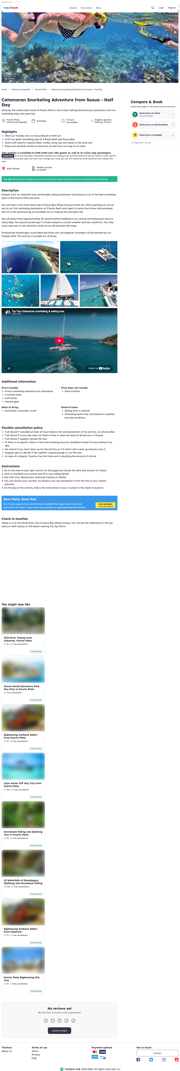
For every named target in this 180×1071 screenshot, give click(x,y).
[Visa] (102, 1052)
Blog (98, 7)
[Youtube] (176, 1059)
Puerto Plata (40, 89)
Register (172, 8)
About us (7, 1051)
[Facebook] (138, 1059)
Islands (73, 7)
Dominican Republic (21, 89)
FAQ (34, 1058)
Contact (157, 1053)
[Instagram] (164, 1059)
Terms (35, 1051)
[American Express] (95, 1057)
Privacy (36, 1054)
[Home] (10, 7)
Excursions (86, 7)
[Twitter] (151, 1059)
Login (161, 8)
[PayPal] (102, 1057)
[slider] (59, 1020)
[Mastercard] (95, 1052)
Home (4, 89)
